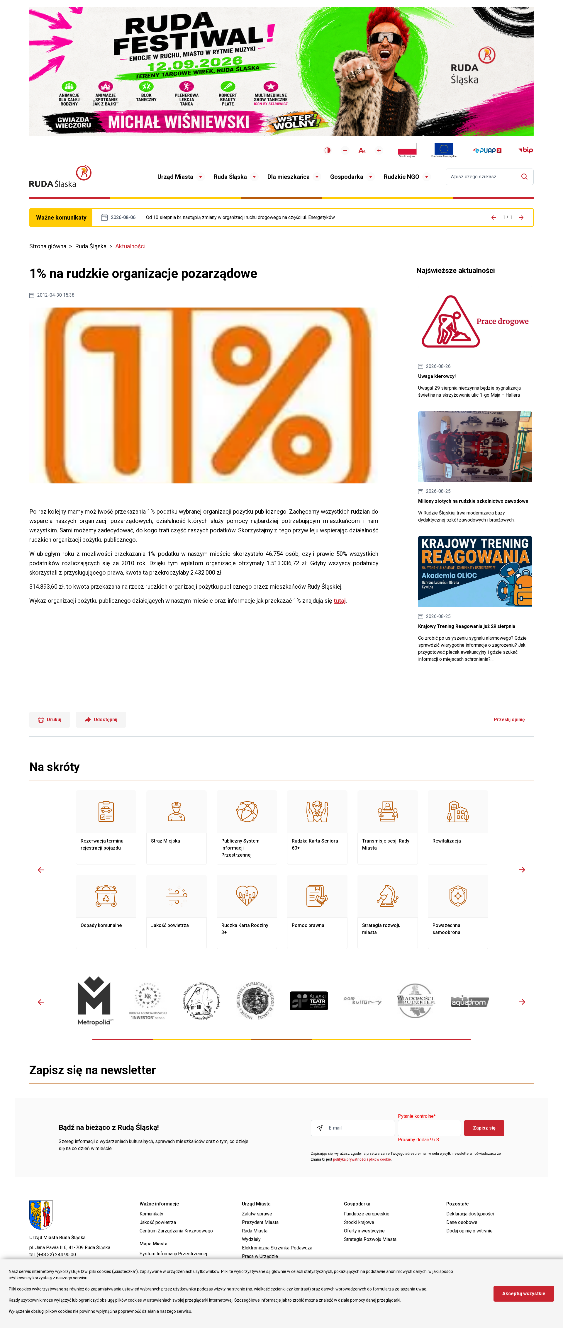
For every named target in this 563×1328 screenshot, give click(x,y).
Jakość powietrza (176, 912)
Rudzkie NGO (401, 176)
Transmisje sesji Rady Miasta (387, 827)
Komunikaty (151, 1214)
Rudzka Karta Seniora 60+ (317, 827)
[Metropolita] (94, 1001)
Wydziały (251, 1239)
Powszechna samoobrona (458, 912)
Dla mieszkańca (288, 176)
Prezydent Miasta (260, 1222)
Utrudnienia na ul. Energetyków (240, 217)
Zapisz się (484, 1128)
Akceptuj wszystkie (523, 1293)
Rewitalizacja (458, 827)
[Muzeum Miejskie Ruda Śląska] (202, 1001)
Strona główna (47, 246)
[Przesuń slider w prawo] (522, 870)
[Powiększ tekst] (378, 150)
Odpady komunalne (106, 912)
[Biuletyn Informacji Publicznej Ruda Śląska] (526, 150)
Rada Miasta (254, 1231)
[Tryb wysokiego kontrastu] (327, 150)
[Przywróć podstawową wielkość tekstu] (362, 150)
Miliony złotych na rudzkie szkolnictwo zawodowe (475, 467)
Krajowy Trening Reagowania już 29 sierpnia (475, 599)
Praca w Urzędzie (260, 1256)
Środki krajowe (359, 1222)
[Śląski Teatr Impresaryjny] (309, 1001)
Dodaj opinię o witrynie (469, 1231)
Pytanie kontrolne (417, 1116)
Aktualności (130, 246)
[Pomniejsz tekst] (345, 150)
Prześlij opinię (509, 719)
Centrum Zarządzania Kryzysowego (176, 1231)
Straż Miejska (176, 827)
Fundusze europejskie (366, 1214)
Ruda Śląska (230, 176)
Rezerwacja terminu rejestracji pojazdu (106, 827)
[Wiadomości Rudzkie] (416, 1001)
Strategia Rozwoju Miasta (370, 1239)
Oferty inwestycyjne (364, 1231)
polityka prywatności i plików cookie (362, 1159)
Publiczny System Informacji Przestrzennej (247, 827)
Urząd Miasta (175, 176)
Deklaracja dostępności (470, 1214)
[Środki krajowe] (407, 150)
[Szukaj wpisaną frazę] (525, 176)
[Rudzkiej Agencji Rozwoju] (148, 1001)
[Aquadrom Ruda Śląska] (470, 1001)
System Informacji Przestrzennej (173, 1253)
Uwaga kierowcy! (475, 342)
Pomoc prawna (317, 912)
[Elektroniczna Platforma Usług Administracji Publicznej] (487, 150)
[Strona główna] (60, 176)
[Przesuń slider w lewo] (41, 870)
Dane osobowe (461, 1222)
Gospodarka (346, 176)
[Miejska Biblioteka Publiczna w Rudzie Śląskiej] (255, 1001)
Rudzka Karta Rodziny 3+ (247, 912)
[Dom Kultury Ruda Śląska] (363, 1001)
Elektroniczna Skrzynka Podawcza (277, 1248)
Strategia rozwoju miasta (387, 912)
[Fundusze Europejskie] (444, 150)
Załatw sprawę (257, 1214)
